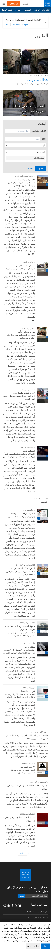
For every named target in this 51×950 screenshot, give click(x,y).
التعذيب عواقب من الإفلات (23, 513)
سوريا (18, 10)
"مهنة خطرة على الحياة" (23, 392)
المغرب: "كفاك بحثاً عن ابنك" (21, 568)
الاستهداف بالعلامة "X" (24, 179)
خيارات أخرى (33, 946)
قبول (45, 946)
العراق (37, 10)
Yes (7, 24)
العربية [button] (25, 3)
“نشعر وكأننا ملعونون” (24, 265)
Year (44, 138)
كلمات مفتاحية (39, 131)
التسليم (44, 501)
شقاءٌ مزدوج (29, 646)
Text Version (31, 912)
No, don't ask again (20, 24)
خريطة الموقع (42, 912)
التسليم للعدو (29, 450)
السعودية (28, 10)
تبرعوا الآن (14, 3)
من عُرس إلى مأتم (26, 331)
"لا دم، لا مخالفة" (27, 766)
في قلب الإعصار (27, 691)
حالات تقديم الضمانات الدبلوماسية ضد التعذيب (27, 735)
